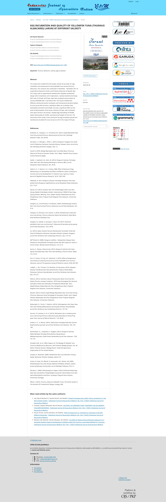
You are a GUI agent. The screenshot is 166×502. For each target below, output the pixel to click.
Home (32, 20)
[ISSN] (123, 26)
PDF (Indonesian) (91, 76)
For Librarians (38, 472)
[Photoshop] (123, 111)
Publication (59, 13)
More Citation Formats (90, 126)
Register (131, 1)
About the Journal (33, 13)
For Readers (38, 470)
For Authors (38, 468)
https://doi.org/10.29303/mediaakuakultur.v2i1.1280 (50, 65)
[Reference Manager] (123, 102)
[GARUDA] (123, 59)
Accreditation (72, 13)
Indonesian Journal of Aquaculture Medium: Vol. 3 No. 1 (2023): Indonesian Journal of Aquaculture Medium (68, 424)
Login (137, 1)
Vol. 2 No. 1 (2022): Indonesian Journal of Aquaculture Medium (60, 20)
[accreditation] (123, 52)
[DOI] (123, 75)
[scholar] (123, 67)
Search (135, 13)
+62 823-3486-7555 (50, 457)
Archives (38, 20)
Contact (81, 13)
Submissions (47, 13)
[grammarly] (123, 120)
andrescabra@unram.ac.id (48, 459)
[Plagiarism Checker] (123, 94)
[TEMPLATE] (123, 34)
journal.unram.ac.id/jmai (48, 461)
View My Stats (124, 149)
